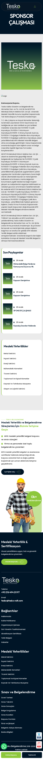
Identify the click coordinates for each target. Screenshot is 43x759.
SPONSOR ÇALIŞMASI (22, 310)
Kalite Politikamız (8, 621)
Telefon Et (32, 755)
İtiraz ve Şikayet (8, 723)
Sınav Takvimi (7, 702)
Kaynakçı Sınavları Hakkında (24, 326)
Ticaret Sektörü (10, 373)
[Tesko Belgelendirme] (11, 580)
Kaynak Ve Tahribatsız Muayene (17, 384)
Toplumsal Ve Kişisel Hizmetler (16, 379)
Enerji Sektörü (9, 363)
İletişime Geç (9, 472)
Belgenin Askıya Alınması (11, 728)
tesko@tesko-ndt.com (12, 600)
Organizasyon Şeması (10, 625)
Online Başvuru (11, 562)
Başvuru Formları (8, 719)
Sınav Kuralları (7, 715)
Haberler (4, 642)
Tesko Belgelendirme (15, 746)
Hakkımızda (6, 616)
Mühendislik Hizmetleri (13, 368)
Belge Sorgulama (8, 710)
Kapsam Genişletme (21, 280)
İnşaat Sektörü (10, 358)
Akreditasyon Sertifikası (11, 633)
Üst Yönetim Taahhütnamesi (13, 629)
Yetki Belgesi (6, 638)
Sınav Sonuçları (7, 706)
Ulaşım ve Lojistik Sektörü (14, 389)
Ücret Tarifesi (7, 697)
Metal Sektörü (9, 353)
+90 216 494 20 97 (10, 592)
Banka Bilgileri (7, 732)
